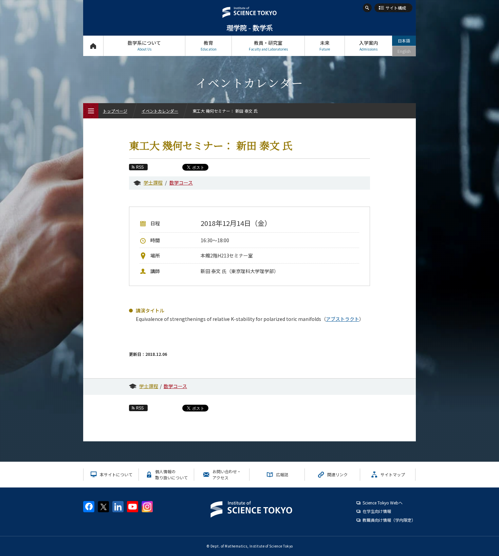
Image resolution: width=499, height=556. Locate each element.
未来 (324, 45)
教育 (209, 45)
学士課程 (153, 182)
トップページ (93, 46)
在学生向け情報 (377, 511)
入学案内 (368, 45)
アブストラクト (342, 318)
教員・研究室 (268, 45)
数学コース (181, 182)
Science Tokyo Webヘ (383, 502)
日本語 (404, 40)
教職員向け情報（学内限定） (389, 520)
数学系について (144, 45)
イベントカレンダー (160, 111)
